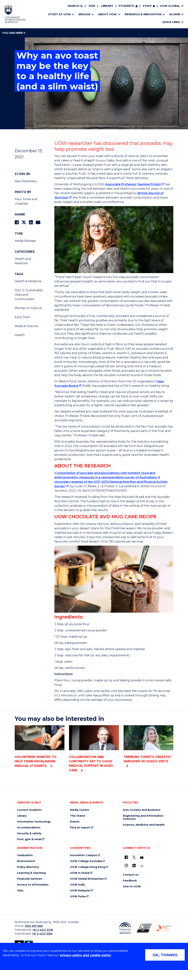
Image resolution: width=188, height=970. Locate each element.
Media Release (25, 241)
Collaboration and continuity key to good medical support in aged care (91, 763)
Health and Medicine (23, 261)
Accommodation (28, 827)
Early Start (22, 317)
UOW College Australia (86, 861)
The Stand (77, 815)
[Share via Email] (38, 222)
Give (91, 6)
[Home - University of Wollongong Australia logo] (15, 14)
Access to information (32, 884)
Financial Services (29, 878)
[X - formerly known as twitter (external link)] (134, 857)
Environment (26, 861)
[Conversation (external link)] (141, 866)
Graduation (25, 855)
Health (20, 335)
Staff (147, 6)
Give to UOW (132, 886)
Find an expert (80, 827)
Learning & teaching (31, 873)
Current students (29, 810)
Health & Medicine (28, 281)
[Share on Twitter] (23, 222)
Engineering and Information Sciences (143, 817)
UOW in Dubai (80, 873)
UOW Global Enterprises (87, 878)
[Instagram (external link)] (126, 865)
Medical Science (26, 326)
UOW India (77, 884)
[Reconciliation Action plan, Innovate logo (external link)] (125, 928)
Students (126, 6)
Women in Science (28, 308)
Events (74, 821)
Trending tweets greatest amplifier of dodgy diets (148, 759)
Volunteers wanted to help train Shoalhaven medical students (35, 761)
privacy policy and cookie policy (85, 955)
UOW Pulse (78, 896)
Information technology (34, 821)
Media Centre (79, 810)
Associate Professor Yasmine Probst (133, 184)
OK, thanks (165, 955)
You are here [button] (12, 33)
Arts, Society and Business (141, 810)
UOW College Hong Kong (87, 867)
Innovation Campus (83, 855)
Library (107, 6)
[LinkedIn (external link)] (134, 865)
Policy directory (28, 867)
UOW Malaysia (80, 890)
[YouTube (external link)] (141, 858)
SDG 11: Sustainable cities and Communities (29, 295)
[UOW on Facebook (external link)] (126, 857)
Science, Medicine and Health (144, 824)
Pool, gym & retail (29, 839)
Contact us (130, 874)
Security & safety (29, 833)
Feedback (130, 880)
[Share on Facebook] (17, 222)
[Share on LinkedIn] (31, 222)
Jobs (20, 890)
